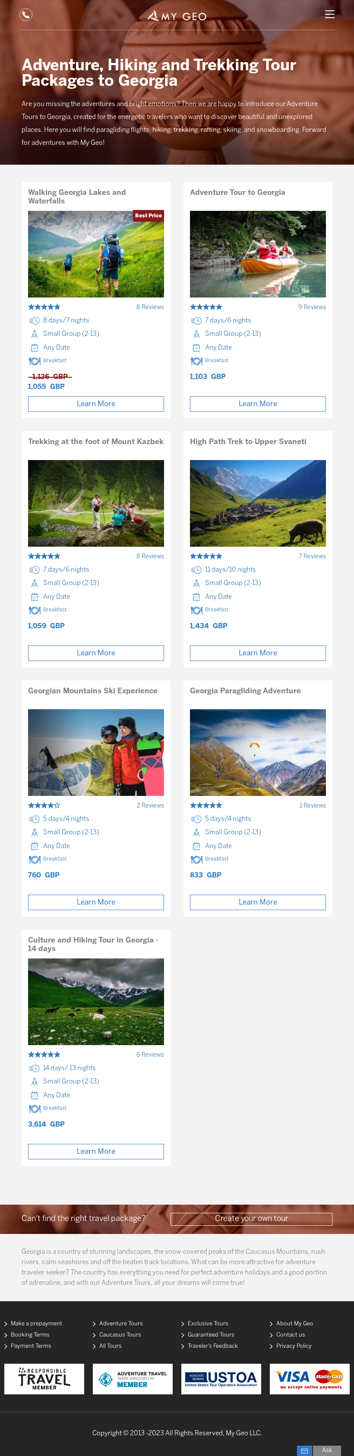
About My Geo (294, 1324)
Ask (327, 1450)
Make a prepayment (36, 1324)
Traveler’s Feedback (213, 1346)
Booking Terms (30, 1335)
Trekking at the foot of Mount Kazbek (96, 441)
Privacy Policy (294, 1346)
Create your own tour (251, 1219)
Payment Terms (31, 1346)
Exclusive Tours (208, 1324)
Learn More (96, 404)
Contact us (290, 1335)
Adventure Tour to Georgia (237, 192)
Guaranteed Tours (211, 1335)
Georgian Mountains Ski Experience (93, 691)
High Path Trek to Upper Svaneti (248, 441)
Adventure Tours (121, 1324)
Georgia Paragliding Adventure (245, 691)
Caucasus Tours (120, 1335)
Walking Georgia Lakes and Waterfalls (77, 197)
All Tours (110, 1346)
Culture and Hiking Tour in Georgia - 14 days (93, 944)
